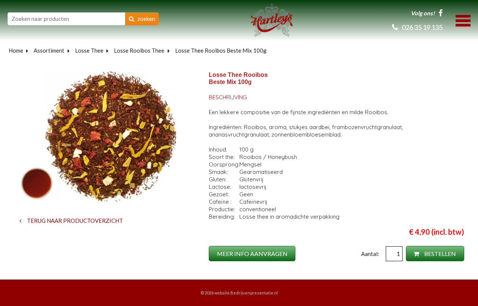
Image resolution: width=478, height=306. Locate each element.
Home (16, 50)
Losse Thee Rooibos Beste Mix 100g (221, 50)
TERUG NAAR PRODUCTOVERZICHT (74, 220)
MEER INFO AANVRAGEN (252, 253)
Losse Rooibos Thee (139, 50)
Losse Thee (89, 50)
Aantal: (370, 253)
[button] (463, 19)
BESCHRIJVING (228, 97)
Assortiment (49, 50)
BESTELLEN (439, 253)
